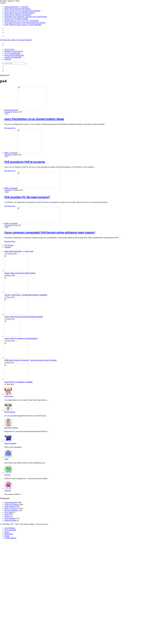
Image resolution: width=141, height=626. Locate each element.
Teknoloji (7, 112)
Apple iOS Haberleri (11, 504)
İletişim (6, 536)
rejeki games (8, 396)
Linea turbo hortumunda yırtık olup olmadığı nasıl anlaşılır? (25, 23)
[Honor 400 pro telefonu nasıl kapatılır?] (12, 336)
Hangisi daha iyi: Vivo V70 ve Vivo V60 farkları (21, 21)
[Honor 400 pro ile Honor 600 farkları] (16, 271)
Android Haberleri (10, 502)
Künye (6, 532)
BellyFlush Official (11, 428)
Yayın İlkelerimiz (10, 530)
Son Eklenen (8, 245)
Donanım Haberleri (14, 55)
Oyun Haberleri (12, 53)
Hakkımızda (8, 534)
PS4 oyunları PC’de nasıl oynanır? (27, 197)
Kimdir (6, 516)
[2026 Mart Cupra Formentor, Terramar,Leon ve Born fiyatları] (16, 358)
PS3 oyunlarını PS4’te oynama (24, 162)
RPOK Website (9, 412)
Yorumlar (7, 247)
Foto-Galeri (8, 512)
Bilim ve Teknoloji (13, 51)
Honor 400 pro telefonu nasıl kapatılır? (17, 15)
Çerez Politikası (9, 528)
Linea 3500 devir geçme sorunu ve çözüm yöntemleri (22, 25)
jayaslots (7, 475)
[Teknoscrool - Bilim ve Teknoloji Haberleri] (16, 40)
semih (6, 459)
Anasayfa (3, 75)
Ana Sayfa (9, 49)
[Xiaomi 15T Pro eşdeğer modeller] (16, 379)
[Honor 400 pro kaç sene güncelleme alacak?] (16, 314)
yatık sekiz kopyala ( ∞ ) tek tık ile (16, 7)
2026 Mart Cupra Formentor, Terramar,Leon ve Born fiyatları (25, 17)
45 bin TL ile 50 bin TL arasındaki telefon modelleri (22, 11)
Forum (7, 59)
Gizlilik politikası (10, 538)
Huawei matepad (10, 443)
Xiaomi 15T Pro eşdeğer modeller (16, 19)
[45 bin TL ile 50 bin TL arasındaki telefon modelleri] (16, 292)
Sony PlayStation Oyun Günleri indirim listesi (34, 119)
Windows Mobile (10, 520)
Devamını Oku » (10, 128)
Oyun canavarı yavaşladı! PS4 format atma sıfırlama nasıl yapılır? (49, 232)
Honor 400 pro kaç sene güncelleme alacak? (19, 13)
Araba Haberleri (12, 57)
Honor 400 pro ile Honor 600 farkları (17, 9)
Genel (6, 514)
